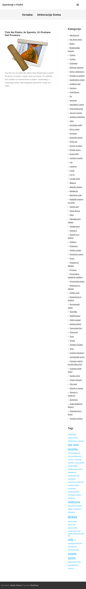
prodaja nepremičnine (74, 491)
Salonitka (73, 312)
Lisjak (72, 171)
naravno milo (77, 459)
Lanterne (73, 166)
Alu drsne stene (76, 40)
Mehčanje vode (76, 195)
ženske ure (71, 568)
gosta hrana (81, 441)
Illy (71, 96)
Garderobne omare (77, 80)
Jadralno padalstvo (77, 117)
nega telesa (71, 462)
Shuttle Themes (16, 585)
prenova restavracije (73, 485)
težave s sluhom (72, 521)
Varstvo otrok (75, 376)
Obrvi (72, 215)
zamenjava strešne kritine (75, 543)
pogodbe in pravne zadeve (75, 469)
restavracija (74, 501)
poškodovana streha (73, 475)
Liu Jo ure (70, 459)
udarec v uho (71, 524)
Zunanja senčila (76, 419)
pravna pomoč (72, 478)
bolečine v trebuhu (73, 437)
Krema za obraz (76, 146)
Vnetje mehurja (76, 380)
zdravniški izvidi (72, 546)
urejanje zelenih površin (74, 531)
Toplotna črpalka (76, 345)
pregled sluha (80, 482)
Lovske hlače (75, 179)
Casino (72, 55)
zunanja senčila (72, 555)
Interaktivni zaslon (77, 105)
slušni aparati (77, 509)
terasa (72, 516)
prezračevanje (72, 488)
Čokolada (73, 63)
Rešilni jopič (75, 293)
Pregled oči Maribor (73, 264)
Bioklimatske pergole (74, 49)
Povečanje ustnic (76, 254)
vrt (75, 540)
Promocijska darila (77, 281)
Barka (72, 44)
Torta (72, 349)
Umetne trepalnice (77, 353)
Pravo (72, 259)
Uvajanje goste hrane (75, 370)
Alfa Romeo (74, 35)
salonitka (70, 509)
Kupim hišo (74, 154)
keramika (73, 449)
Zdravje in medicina (73, 394)
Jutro (72, 121)
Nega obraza (75, 211)
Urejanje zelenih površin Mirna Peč (75, 362)
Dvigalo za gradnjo (77, 76)
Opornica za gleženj (73, 236)
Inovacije (73, 100)
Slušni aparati (75, 320)
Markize (73, 183)
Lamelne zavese (76, 158)
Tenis (72, 336)
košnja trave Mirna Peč (74, 453)
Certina (72, 59)
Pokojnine (74, 246)
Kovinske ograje (76, 138)
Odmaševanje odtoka (74, 220)
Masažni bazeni (76, 187)
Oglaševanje (75, 226)
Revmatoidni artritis (74, 306)
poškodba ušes (72, 472)
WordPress (34, 585)
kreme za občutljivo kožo (74, 456)
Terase (72, 341)
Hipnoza (73, 88)
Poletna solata (75, 250)
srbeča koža (71, 512)
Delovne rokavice (77, 68)
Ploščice (73, 242)
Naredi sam (74, 207)
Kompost (73, 134)
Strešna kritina (75, 324)
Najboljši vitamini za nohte (75, 201)
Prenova (73, 270)
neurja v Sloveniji (79, 462)
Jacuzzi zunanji (76, 113)
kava (75, 444)
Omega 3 (73, 231)
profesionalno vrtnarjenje (74, 494)
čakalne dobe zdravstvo (74, 561)
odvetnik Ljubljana (72, 465)
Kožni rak (73, 142)
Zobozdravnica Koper (75, 412)
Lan (71, 162)
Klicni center (75, 129)
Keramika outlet (76, 125)
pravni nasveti (71, 482)
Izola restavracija (76, 109)
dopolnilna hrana (72, 441)
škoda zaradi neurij (73, 565)
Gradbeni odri (75, 84)
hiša (70, 444)
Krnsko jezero (75, 150)
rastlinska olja (71, 498)
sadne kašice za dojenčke (75, 505)
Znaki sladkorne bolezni (75, 405)
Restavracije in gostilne (75, 298)
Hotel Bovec (74, 92)
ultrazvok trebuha (72, 527)
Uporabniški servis (77, 357)
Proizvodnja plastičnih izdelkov (75, 275)
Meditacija (74, 191)
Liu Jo (72, 175)
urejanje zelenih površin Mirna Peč (76, 534)
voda (70, 539)
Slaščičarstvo (75, 316)
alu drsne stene (72, 434)
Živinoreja (74, 400)
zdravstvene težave (73, 549)
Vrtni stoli (73, 384)
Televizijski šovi (76, 328)
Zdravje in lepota (76, 388)
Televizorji (74, 332)
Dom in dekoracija (77, 72)
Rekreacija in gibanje (74, 287)
